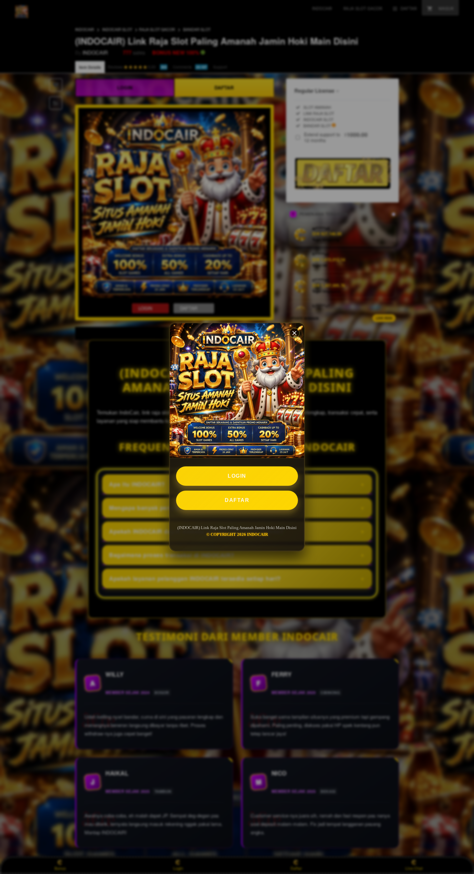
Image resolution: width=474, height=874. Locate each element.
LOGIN (237, 476)
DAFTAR (237, 500)
